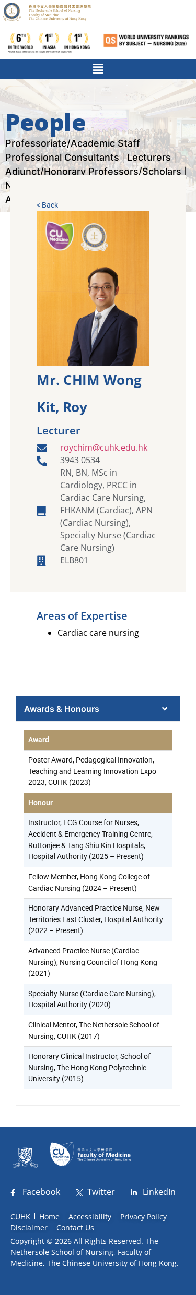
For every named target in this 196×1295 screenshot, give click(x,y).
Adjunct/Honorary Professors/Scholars (93, 171)
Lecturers (149, 157)
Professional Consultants (62, 157)
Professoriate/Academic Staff (72, 143)
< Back (47, 205)
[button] (98, 69)
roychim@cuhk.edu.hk (103, 447)
